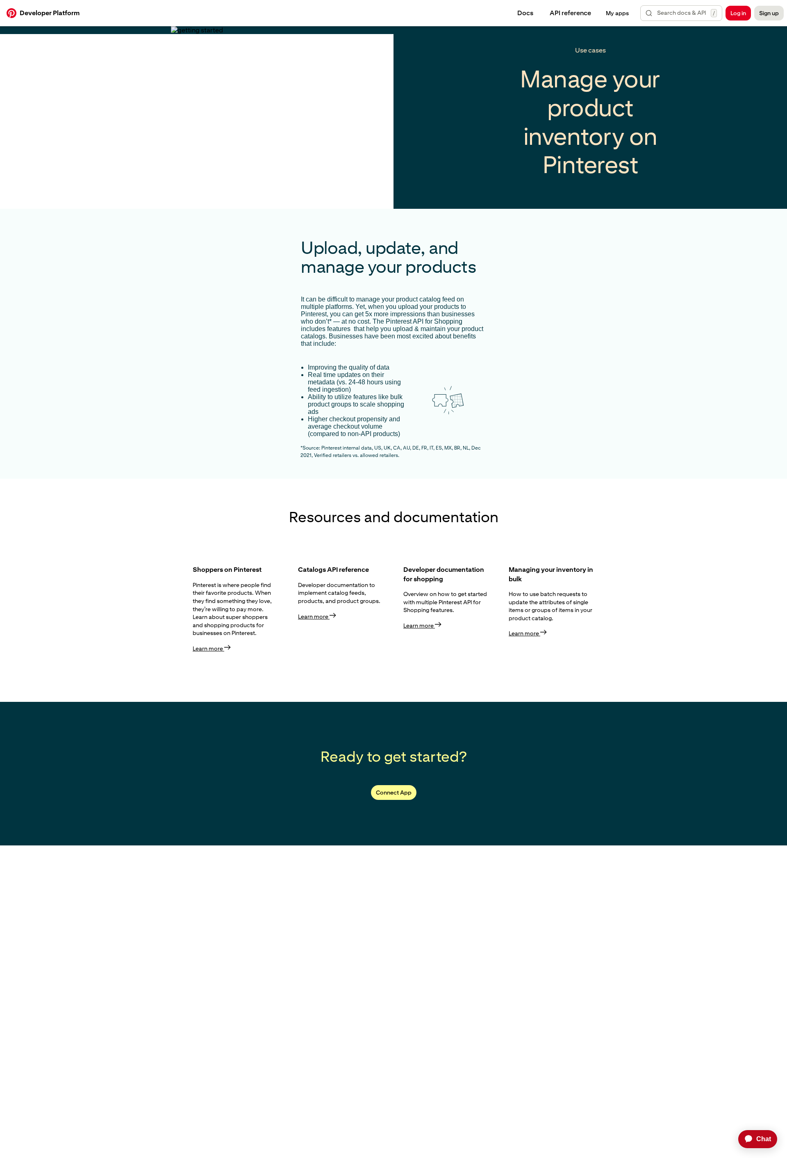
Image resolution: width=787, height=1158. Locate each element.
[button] (681, 13)
